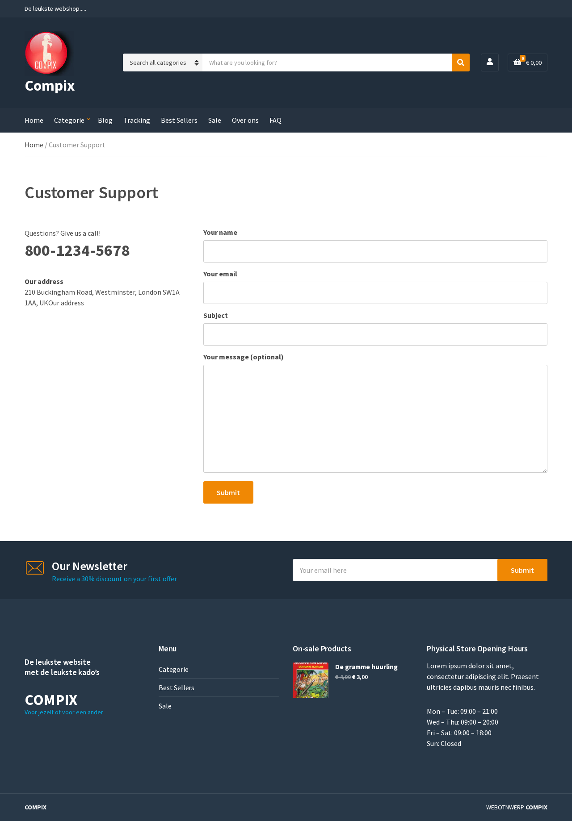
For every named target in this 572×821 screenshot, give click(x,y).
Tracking (136, 120)
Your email (220, 273)
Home (34, 120)
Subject (215, 315)
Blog (105, 120)
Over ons (245, 120)
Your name (220, 232)
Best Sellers (179, 120)
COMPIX (35, 807)
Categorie (69, 120)
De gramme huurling (366, 667)
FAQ (275, 120)
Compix (50, 85)
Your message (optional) (243, 356)
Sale (214, 120)
